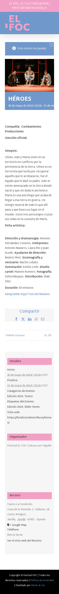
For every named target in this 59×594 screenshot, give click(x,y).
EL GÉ (48, 335)
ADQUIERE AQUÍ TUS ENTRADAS (27, 294)
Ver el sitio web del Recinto (24, 541)
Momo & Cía (38, 585)
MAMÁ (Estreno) (16, 335)
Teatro (28, 396)
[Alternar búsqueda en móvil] (45, 20)
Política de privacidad (42, 580)
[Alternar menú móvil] (52, 20)
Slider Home (32, 407)
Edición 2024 (15, 396)
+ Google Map (18, 525)
